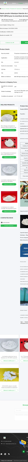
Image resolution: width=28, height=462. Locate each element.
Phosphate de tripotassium (16, 8)
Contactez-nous (9, 42)
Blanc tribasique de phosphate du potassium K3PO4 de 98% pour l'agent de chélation (9, 127)
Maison (14, 3)
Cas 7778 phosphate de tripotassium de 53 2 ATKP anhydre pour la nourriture (8, 154)
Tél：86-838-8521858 (6, 441)
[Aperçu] (5, 3)
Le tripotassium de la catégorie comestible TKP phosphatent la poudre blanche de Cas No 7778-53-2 (9, 208)
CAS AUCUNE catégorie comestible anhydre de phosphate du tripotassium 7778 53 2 (9, 386)
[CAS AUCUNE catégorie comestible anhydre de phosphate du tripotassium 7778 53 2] (9, 374)
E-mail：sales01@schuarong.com (9, 443)
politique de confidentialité (6, 460)
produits (7, 8)
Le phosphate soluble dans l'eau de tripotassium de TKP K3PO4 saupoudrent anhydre (8, 181)
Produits (20, 3)
